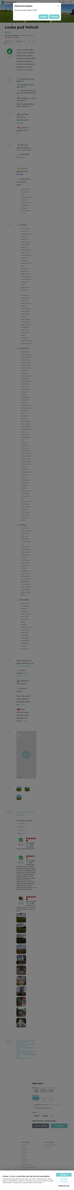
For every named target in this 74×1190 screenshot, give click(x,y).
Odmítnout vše (63, 1186)
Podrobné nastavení (63, 1180)
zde (43, 1182)
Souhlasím (64, 1175)
